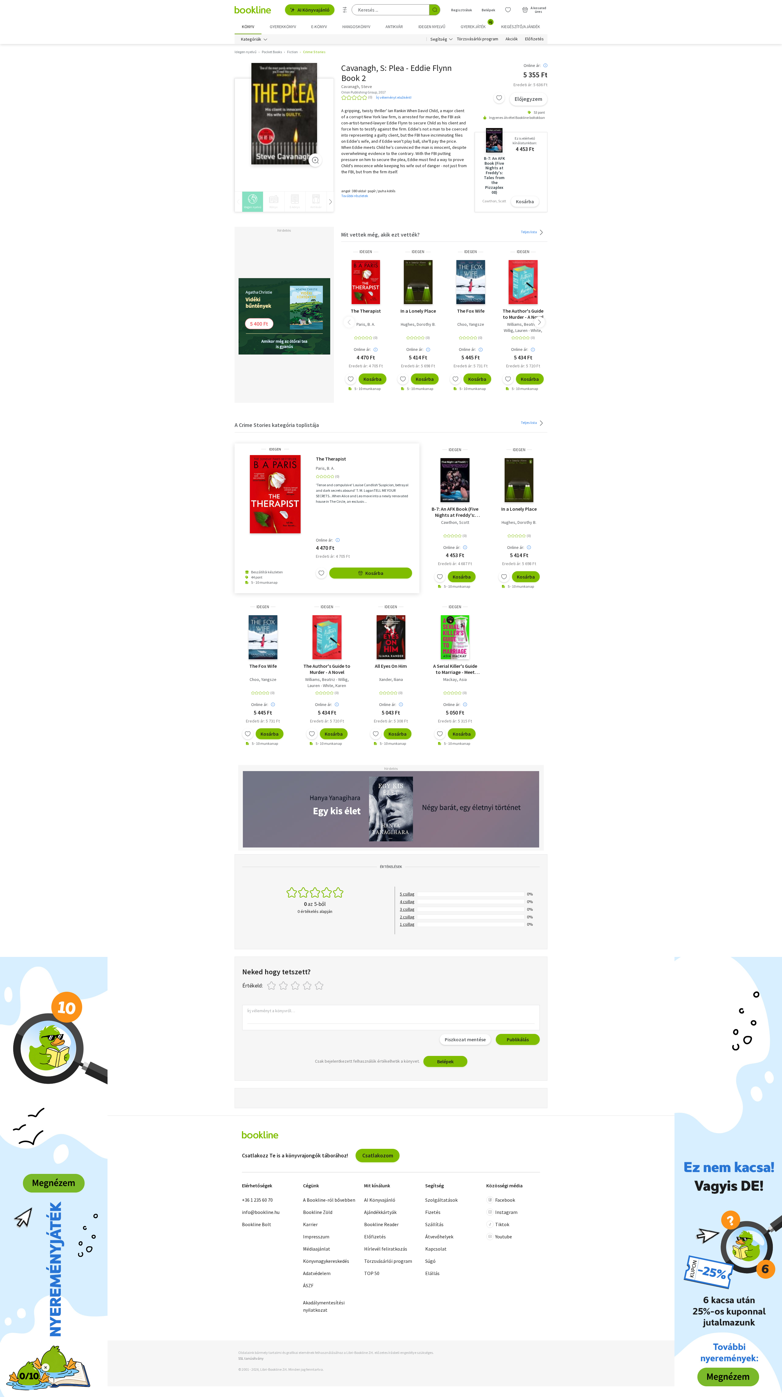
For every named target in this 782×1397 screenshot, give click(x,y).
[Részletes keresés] (344, 9)
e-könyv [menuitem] (319, 26)
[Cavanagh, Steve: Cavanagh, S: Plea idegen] (284, 114)
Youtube (503, 1236)
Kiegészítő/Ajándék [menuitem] (520, 26)
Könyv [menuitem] (248, 26)
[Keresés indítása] (434, 9)
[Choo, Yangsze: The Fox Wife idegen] (470, 282)
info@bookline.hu (261, 1212)
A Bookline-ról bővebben (329, 1200)
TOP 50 (371, 1273)
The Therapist (366, 311)
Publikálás (518, 1039)
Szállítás (434, 1224)
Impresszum (316, 1236)
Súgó (430, 1261)
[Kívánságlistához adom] (499, 97)
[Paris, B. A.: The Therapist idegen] (366, 282)
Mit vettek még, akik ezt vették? (380, 234)
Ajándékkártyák (380, 1212)
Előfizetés (534, 39)
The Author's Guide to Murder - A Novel (522, 314)
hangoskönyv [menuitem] (356, 26)
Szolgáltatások (441, 1200)
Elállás (432, 1273)
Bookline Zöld (317, 1212)
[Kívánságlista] (507, 9)
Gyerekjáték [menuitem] (476, 24)
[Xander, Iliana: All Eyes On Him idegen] (391, 637)
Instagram (506, 1212)
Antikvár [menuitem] (394, 26)
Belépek (488, 10)
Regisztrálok (461, 10)
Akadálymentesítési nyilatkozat (324, 1306)
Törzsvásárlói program (477, 39)
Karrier (310, 1224)
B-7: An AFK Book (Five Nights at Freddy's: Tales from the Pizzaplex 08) (455, 512)
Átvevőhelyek (439, 1236)
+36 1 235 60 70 (257, 1200)
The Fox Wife (470, 311)
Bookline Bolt (256, 1224)
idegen (366, 251)
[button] (539, 322)
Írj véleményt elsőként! (393, 97)
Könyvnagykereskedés (326, 1261)
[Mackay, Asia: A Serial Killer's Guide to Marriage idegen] (455, 637)
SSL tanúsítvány (251, 1358)
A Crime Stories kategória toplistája (277, 424)
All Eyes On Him (391, 666)
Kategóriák (251, 39)
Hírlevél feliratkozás (385, 1249)
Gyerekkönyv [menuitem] (283, 26)
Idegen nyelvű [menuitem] (431, 26)
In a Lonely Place (418, 311)
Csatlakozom (377, 1155)
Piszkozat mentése (465, 1039)
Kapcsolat (436, 1249)
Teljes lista (529, 232)
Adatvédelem (317, 1273)
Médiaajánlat (316, 1249)
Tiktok (502, 1224)
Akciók (512, 39)
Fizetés (432, 1212)
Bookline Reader (381, 1224)
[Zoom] (315, 160)
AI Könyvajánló (314, 10)
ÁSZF (308, 1285)
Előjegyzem (528, 98)
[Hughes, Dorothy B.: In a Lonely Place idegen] (418, 282)
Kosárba (525, 201)
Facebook (505, 1200)
